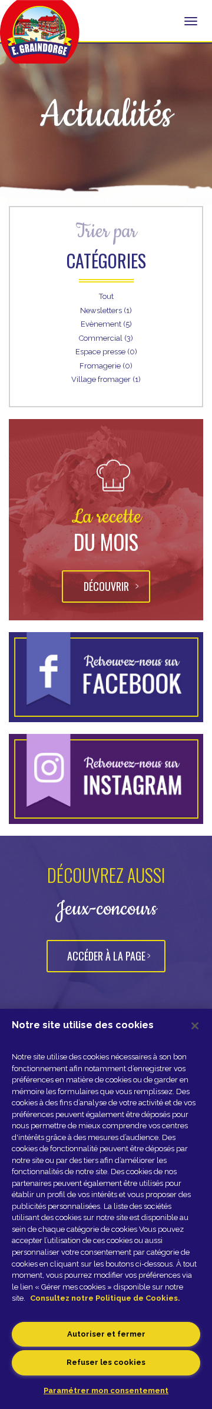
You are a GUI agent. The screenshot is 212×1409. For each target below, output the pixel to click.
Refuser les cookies (106, 1362)
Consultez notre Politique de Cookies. (105, 1298)
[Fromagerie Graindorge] (40, 38)
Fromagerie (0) (106, 365)
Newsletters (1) (106, 310)
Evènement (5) (106, 324)
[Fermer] (195, 1026)
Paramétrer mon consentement (106, 1390)
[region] (106, 1209)
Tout (106, 296)
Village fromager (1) (106, 379)
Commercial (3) (106, 338)
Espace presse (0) (106, 351)
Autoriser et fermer (106, 1334)
